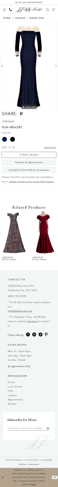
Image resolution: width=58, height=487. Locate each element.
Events (11, 382)
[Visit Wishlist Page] (54, 10)
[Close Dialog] (3, 477)
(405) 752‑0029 (17, 296)
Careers (12, 395)
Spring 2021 (36, 18)
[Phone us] (11, 10)
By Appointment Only (19, 366)
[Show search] (47, 10)
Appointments (16, 400)
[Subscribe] (48, 428)
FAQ (10, 391)
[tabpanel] (29, 66)
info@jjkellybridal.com (20, 311)
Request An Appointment (29, 163)
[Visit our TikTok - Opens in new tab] (41, 334)
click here (32, 321)
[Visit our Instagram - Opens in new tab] (34, 334)
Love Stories (15, 387)
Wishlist (12, 404)
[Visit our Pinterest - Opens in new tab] (46, 334)
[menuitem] (4, 9)
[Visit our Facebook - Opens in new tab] (28, 334)
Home (7, 18)
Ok (54, 477)
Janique (19, 18)
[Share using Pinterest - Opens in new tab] (21, 114)
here (34, 484)
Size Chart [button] (50, 147)
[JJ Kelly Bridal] (29, 9)
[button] (4, 9)
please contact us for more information (31, 182)
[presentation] (14, 232)
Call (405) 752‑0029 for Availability (29, 170)
